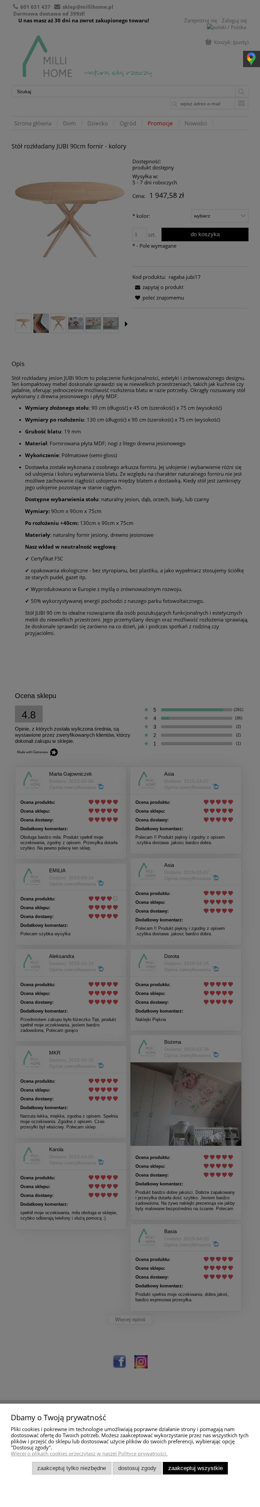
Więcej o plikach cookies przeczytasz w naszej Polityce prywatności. (89, 1453)
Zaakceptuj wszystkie (195, 1468)
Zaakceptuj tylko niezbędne (71, 1468)
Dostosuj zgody (137, 1468)
